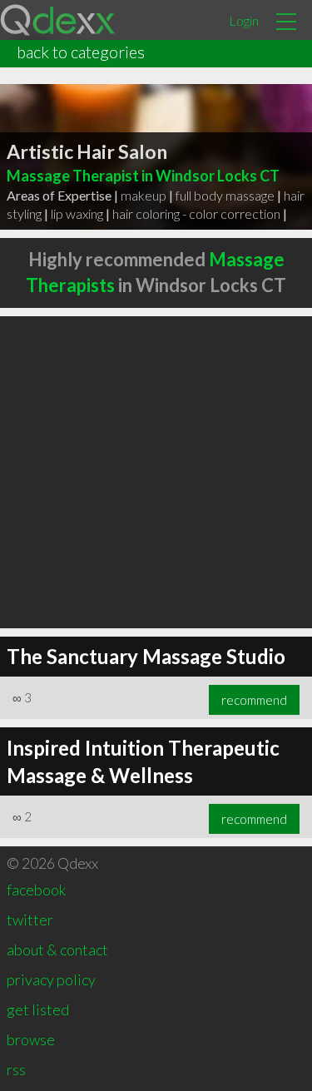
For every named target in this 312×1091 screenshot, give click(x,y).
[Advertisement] (156, 472)
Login (244, 20)
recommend (254, 699)
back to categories (81, 52)
